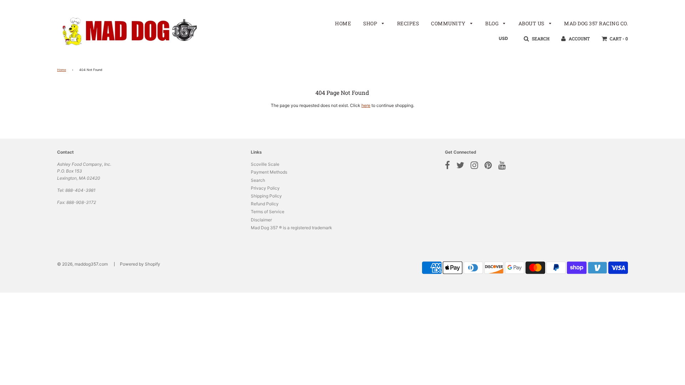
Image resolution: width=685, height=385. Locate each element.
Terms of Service (267, 211)
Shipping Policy (266, 196)
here (365, 105)
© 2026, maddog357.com (82, 264)
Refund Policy (265, 203)
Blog (492, 23)
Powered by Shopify (140, 264)
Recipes (408, 23)
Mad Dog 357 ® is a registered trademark (291, 227)
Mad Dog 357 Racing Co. (596, 23)
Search (258, 180)
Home (343, 23)
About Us (532, 23)
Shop (371, 23)
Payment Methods (269, 172)
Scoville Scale (265, 164)
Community (449, 23)
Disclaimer (261, 219)
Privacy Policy (265, 188)
